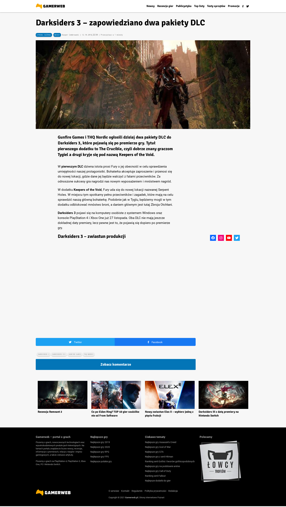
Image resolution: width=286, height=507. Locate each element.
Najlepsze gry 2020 (100, 447)
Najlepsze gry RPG (99, 451)
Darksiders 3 (43, 354)
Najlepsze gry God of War (158, 447)
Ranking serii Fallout (155, 476)
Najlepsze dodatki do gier (158, 480)
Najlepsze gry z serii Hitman (159, 456)
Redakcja (173, 491)
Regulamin (137, 491)
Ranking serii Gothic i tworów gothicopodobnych (170, 461)
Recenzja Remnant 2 (50, 412)
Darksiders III (58, 354)
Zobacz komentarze (115, 364)
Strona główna (44, 35)
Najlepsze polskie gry (101, 461)
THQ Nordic (88, 354)
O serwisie (114, 491)
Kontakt (125, 491)
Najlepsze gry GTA (154, 451)
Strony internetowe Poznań (151, 497)
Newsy (57, 35)
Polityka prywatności (155, 491)
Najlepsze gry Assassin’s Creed (160, 442)
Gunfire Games (75, 354)
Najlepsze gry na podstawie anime (162, 466)
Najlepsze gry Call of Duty (158, 471)
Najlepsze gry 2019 (100, 442)
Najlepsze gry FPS (99, 456)
